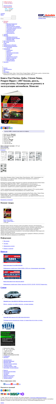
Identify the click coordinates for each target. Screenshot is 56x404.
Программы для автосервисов (13, 27)
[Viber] (7, 128)
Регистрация (11, 8)
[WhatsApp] (9, 128)
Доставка (8, 55)
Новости (8, 51)
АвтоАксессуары (10, 30)
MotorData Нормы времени (13, 38)
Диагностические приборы (13, 26)
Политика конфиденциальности (38, 397)
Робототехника (10, 31)
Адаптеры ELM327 (11, 29)
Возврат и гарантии (11, 58)
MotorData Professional (11, 37)
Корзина (6, 9)
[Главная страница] (5, 66)
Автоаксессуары (8, 365)
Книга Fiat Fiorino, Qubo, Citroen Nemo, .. (9, 220)
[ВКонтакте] (1, 128)
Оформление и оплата (11, 56)
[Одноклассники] (3, 128)
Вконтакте (8, 384)
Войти (6, 8)
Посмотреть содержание (7, 199)
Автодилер (9, 47)
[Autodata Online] (46, 16)
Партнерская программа (12, 52)
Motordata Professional (11, 23)
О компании (9, 50)
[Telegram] (12, 128)
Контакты (6, 357)
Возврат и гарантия (8, 376)
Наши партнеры (10, 59)
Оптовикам (9, 54)
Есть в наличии (4, 147)
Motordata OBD (7, 362)
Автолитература (10, 33)
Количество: (4, 148)
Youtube (15, 384)
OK (20, 384)
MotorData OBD (10, 25)
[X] (5, 128)
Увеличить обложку (5, 126)
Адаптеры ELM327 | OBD (10, 366)
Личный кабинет (8, 5)
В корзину (3, 150)
